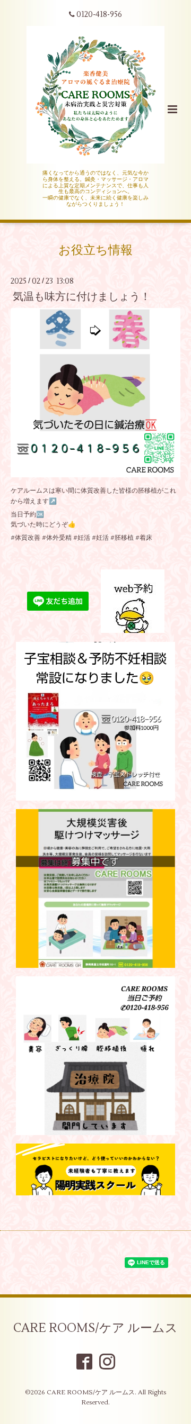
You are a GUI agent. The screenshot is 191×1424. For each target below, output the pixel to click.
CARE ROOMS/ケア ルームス (95, 1328)
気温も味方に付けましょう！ (82, 296)
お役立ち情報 (95, 249)
